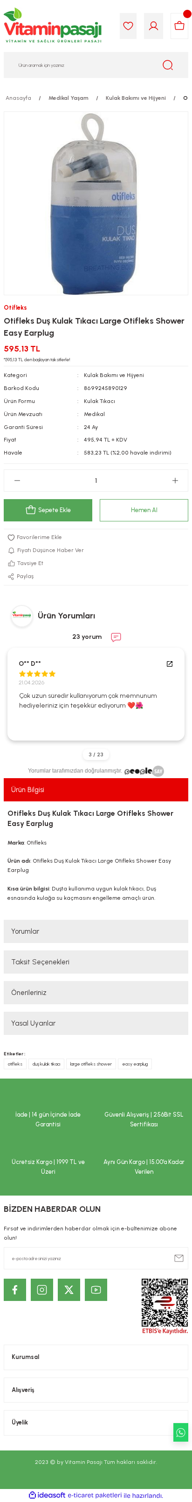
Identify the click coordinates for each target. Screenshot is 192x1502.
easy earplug (135, 1064)
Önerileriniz (29, 992)
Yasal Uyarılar (33, 1023)
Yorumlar (25, 931)
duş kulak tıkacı (46, 1064)
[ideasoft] (47, 1495)
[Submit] (179, 1258)
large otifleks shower (91, 1064)
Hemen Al (144, 510)
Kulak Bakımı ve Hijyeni (114, 375)
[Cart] (179, 26)
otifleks (15, 1064)
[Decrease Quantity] (17, 480)
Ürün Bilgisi (27, 790)
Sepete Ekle (54, 510)
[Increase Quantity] (175, 480)
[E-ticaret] (95, 1495)
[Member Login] (153, 26)
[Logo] (53, 26)
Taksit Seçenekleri (40, 962)
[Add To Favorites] (96, 537)
